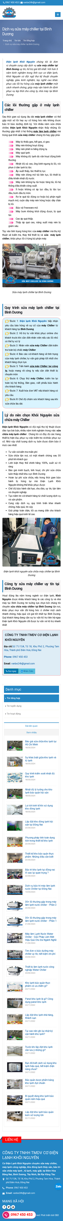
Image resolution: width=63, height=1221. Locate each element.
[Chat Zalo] (58, 1186)
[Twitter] (9, 1207)
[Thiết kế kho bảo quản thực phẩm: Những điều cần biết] (14, 857)
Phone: (8, 656)
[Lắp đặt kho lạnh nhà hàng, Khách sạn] (14, 1018)
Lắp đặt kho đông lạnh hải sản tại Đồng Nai (39, 823)
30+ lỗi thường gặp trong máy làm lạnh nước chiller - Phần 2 (41, 903)
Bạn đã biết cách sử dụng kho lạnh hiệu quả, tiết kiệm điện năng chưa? (41, 1066)
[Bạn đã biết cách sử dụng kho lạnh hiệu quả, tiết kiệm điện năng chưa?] (14, 1067)
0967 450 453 (20, 656)
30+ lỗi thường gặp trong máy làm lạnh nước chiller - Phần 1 (41, 919)
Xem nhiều (31, 732)
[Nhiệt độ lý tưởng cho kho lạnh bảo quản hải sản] (14, 793)
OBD (57, 1215)
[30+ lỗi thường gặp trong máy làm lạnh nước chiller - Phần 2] (14, 905)
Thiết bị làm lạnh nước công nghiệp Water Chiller (39, 968)
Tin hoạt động (14, 714)
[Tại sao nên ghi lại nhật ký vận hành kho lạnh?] (14, 1034)
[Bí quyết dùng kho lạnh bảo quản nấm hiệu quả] (14, 1100)
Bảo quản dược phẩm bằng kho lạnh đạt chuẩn (39, 1081)
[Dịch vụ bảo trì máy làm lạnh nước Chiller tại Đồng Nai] (14, 889)
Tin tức (17, 40)
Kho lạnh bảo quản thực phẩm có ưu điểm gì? (37, 984)
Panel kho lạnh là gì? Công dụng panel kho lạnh (39, 1000)
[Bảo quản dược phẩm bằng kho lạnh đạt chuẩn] (14, 1083)
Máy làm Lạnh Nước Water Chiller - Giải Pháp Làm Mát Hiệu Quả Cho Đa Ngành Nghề (40, 936)
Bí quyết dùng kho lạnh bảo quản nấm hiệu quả (39, 1098)
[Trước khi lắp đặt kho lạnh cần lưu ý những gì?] (14, 1051)
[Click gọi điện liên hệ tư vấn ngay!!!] (6, 1215)
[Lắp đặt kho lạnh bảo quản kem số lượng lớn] (14, 1116)
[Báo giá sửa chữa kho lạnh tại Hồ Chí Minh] (14, 745)
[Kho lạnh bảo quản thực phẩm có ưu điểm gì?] (14, 986)
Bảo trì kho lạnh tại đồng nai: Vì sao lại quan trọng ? (40, 871)
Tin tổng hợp (29, 40)
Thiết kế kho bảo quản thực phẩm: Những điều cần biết (39, 855)
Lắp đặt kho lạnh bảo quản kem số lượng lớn (39, 1114)
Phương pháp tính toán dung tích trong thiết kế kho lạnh (40, 839)
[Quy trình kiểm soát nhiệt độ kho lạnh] (14, 777)
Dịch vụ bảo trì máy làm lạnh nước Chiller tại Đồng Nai (40, 887)
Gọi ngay (12, 671)
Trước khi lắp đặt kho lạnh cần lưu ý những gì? (39, 1049)
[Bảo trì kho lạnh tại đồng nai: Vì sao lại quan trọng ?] (14, 873)
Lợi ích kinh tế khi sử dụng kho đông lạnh (39, 807)
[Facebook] (4, 1207)
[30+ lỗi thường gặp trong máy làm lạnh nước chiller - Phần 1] (14, 921)
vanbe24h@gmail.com (34, 2)
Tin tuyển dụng (14, 706)
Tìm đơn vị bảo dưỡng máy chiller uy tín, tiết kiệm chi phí (40, 952)
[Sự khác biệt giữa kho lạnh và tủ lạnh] (14, 761)
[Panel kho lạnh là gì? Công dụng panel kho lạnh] (14, 1002)
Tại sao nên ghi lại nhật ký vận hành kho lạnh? (39, 1032)
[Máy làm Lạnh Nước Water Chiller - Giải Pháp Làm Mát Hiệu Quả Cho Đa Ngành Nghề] (14, 937)
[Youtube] (13, 1207)
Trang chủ (7, 40)
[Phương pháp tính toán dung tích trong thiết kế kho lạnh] (14, 841)
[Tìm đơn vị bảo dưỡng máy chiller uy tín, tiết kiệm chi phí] (14, 954)
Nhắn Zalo (28, 671)
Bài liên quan (31, 726)
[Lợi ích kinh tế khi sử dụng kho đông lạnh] (14, 809)
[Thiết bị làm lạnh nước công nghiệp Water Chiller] (14, 970)
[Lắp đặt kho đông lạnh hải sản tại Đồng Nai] (14, 825)
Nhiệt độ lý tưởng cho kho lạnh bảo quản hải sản (38, 791)
